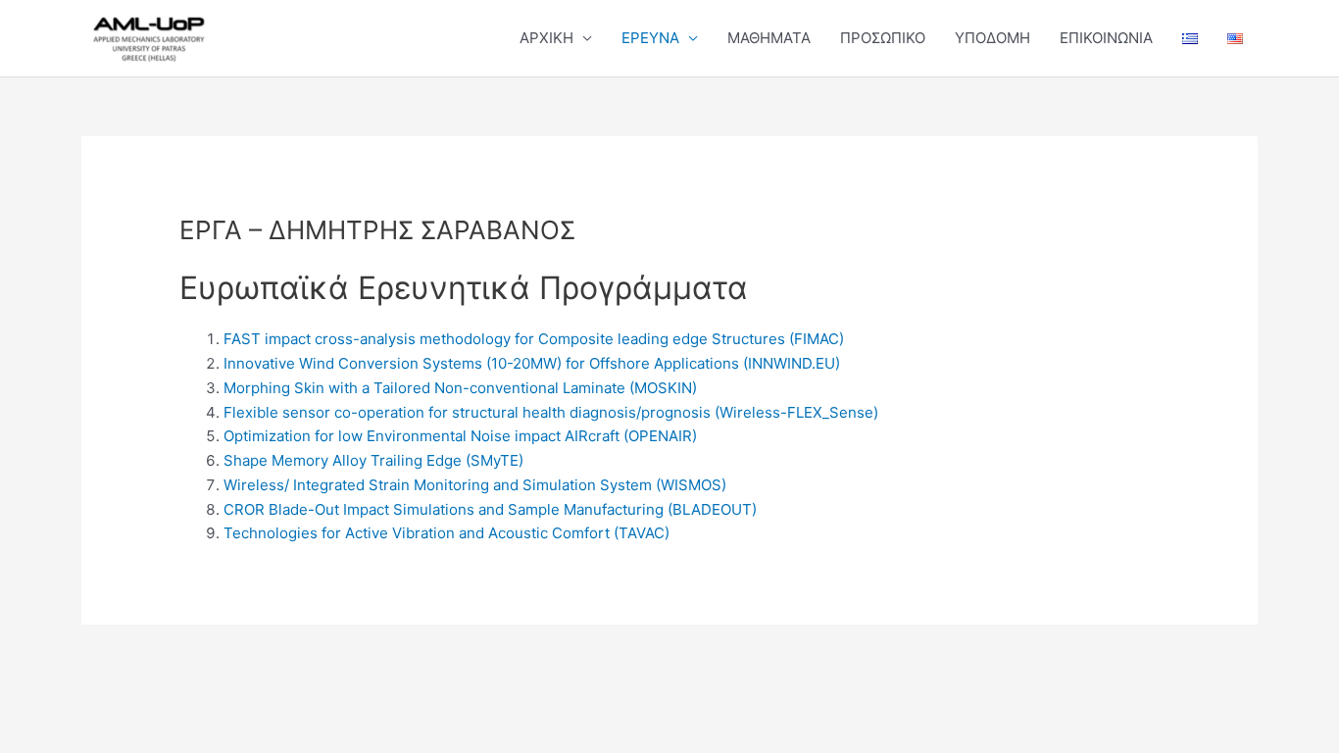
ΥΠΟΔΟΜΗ (992, 37)
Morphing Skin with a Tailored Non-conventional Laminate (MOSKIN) (460, 387)
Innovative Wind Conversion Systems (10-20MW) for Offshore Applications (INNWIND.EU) (531, 363)
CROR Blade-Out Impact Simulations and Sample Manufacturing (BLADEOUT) (490, 509)
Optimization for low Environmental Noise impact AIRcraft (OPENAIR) (460, 436)
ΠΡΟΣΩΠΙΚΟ (882, 37)
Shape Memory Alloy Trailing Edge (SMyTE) (373, 460)
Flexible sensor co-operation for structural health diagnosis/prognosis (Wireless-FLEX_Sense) (550, 412)
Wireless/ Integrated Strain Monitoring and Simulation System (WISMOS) (474, 485)
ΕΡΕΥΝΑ (650, 37)
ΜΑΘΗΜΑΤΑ (769, 37)
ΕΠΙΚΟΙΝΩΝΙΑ (1106, 37)
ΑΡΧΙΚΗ (546, 37)
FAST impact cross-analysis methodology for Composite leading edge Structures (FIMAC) (533, 338)
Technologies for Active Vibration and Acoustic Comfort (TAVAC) (446, 533)
